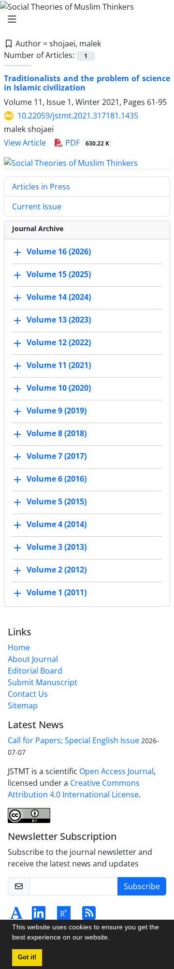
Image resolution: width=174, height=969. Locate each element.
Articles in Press (41, 186)
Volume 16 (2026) (59, 251)
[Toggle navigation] (84, 19)
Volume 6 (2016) (57, 478)
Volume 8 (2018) (57, 433)
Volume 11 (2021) (59, 365)
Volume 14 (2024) (59, 297)
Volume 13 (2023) (59, 319)
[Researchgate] (63, 915)
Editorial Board (35, 670)
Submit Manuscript (42, 682)
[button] (113, 938)
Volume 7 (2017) (57, 456)
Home (19, 647)
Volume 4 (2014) (57, 524)
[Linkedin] (38, 915)
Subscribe (142, 886)
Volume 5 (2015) (57, 501)
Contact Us (28, 694)
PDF (86, 142)
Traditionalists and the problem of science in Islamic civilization (87, 83)
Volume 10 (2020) (59, 387)
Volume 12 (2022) (59, 342)
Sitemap (23, 705)
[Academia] (16, 915)
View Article (25, 142)
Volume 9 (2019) (57, 410)
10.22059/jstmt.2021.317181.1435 (77, 115)
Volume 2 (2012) (57, 569)
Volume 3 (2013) (57, 547)
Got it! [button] (27, 957)
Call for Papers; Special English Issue (73, 740)
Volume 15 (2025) (59, 274)
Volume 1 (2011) (57, 592)
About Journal (33, 659)
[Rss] (89, 915)
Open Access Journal (116, 771)
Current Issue (36, 206)
